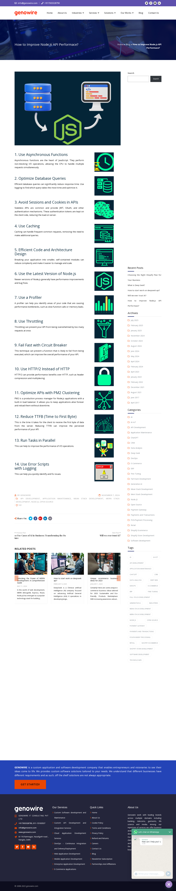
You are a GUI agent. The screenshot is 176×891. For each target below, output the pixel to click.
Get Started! (30, 784)
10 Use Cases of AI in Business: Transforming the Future (40, 536)
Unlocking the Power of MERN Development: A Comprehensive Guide (31, 580)
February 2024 (137, 366)
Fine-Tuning (136, 473)
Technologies (136, 660)
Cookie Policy (97, 823)
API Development (30, 498)
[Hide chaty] (168, 884)
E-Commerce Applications (65, 869)
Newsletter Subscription (102, 859)
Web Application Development (67, 854)
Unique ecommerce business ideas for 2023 (104, 579)
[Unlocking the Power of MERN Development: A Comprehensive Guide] (30, 565)
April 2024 (135, 361)
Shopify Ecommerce (139, 530)
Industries (153, 603)
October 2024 (137, 341)
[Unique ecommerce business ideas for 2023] (104, 565)
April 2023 (135, 372)
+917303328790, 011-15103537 (32, 823)
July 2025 (134, 320)
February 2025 (137, 325)
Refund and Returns (100, 838)
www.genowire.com (27, 832)
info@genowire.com (27, 3)
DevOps (134, 458)
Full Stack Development (141, 479)
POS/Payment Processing (141, 520)
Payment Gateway (138, 510)
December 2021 (137, 387)
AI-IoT (133, 422)
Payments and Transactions (143, 515)
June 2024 (135, 351)
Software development (140, 540)
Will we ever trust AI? (110, 535)
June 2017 (135, 397)
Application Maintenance (57, 498)
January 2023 (136, 377)
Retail (133, 525)
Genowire (25, 495)
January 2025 (136, 330)
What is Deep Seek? (136, 285)
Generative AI (136, 484)
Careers (95, 843)
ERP (132, 468)
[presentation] (16, 578)
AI (131, 417)
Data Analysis (136, 448)
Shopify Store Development (142, 535)
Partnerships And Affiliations (104, 864)
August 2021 (136, 392)
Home (120, 44)
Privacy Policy (97, 833)
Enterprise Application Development (69, 864)
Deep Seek (135, 453)
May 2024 (135, 356)
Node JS (35, 501)
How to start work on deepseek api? (67, 579)
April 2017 (135, 402)
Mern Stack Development (141, 494)
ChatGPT (135, 437)
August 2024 (136, 346)
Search (131, 73)
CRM (133, 443)
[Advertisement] (145, 174)
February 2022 (137, 382)
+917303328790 (52, 3)
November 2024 (137, 335)
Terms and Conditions (101, 828)
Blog (128, 44)
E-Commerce (136, 463)
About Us (96, 817)
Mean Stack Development (88, 498)
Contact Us (96, 848)
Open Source (46, 501)
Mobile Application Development (68, 859)
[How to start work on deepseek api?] (67, 565)
